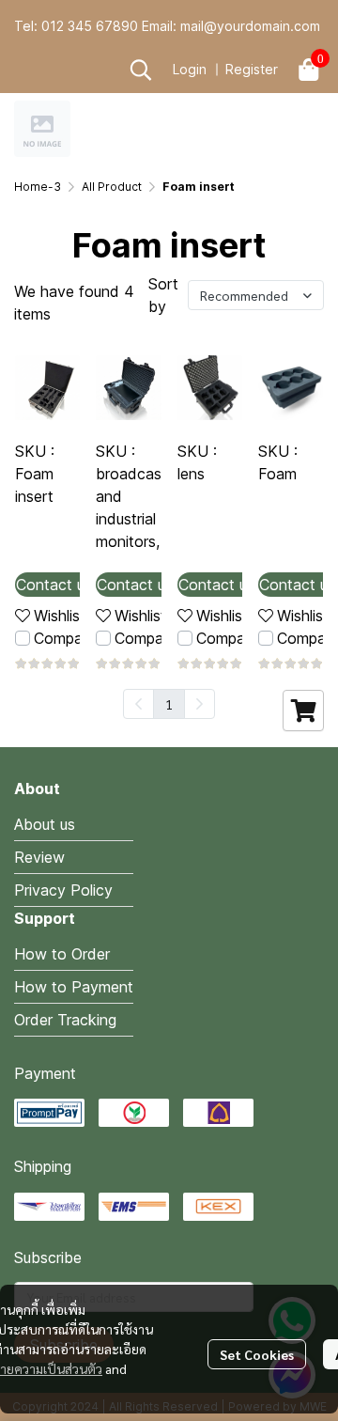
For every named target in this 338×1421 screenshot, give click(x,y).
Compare (65, 638)
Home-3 (37, 187)
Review (39, 857)
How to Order (62, 954)
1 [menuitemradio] (169, 703)
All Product (112, 187)
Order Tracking (65, 1019)
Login (190, 69)
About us (44, 824)
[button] (141, 70)
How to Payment (73, 986)
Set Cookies (257, 1354)
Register (251, 69)
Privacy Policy (63, 890)
